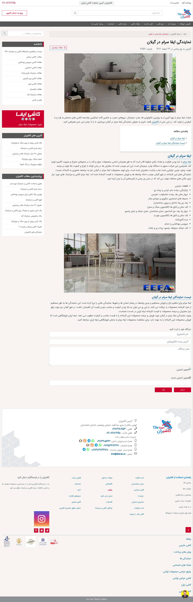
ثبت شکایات (139, 477)
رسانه (188, 539)
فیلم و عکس (37, 100)
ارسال (182, 389)
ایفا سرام (187, 162)
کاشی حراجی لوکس (182, 578)
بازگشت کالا (187, 489)
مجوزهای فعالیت (75, 496)
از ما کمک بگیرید (185, 507)
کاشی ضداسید (139, 490)
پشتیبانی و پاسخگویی (183, 495)
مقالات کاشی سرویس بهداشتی (30, 62)
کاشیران (155, 122)
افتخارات (109, 502)
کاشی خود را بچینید (137, 514)
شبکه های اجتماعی (182, 565)
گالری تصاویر (76, 502)
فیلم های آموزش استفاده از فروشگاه (178, 513)
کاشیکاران (109, 484)
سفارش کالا (187, 482)
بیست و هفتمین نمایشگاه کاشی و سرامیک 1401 (23, 51)
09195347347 (111, 446)
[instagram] (41, 518)
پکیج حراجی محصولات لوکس (177, 572)
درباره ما (141, 496)
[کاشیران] (178, 14)
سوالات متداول (107, 477)
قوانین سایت (76, 477)
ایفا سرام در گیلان (177, 138)
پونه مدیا (89, 599)
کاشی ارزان (186, 585)
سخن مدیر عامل (106, 496)
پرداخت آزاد (186, 3)
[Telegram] (47, 530)
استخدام (78, 484)
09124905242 (103, 441)
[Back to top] (188, 530)
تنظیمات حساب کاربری (183, 501)
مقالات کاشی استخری (33, 67)
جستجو (75, 13)
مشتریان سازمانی (138, 502)
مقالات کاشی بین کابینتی (32, 78)
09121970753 (119, 429)
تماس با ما (174, 3)
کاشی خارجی (185, 545)
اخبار (79, 490)
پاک (163, 389)
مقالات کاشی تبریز (35, 84)
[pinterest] (36, 530)
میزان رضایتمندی (138, 484)
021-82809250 (9, 3)
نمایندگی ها (185, 559)
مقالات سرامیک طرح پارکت (31, 73)
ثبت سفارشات (139, 508)
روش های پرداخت (182, 552)
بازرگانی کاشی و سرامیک (103, 508)
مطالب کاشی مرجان (34, 57)
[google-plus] (42, 530)
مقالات (110, 490)
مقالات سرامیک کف (34, 94)
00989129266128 (100, 450)
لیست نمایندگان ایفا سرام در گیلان (170, 143)
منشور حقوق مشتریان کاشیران (70, 508)
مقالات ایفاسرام (57, 47)
